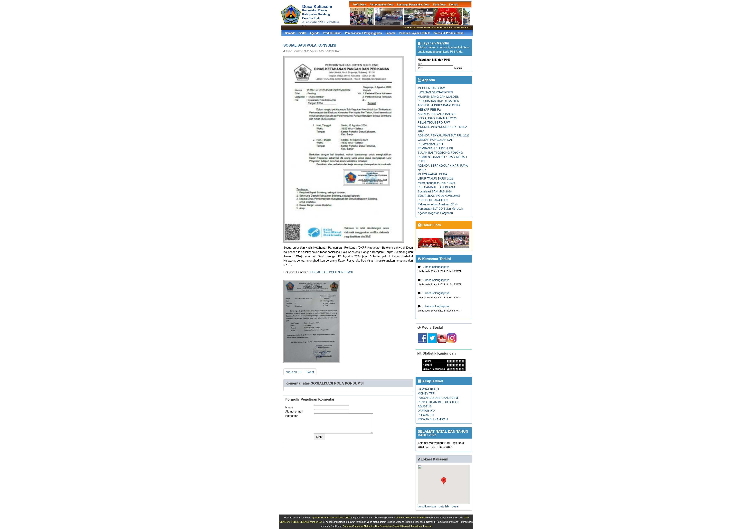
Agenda (314, 33)
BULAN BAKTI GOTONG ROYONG (440, 152)
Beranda (290, 33)
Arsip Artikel (432, 381)
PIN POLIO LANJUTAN (433, 200)
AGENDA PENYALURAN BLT (437, 114)
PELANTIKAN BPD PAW (434, 122)
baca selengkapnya (437, 266)
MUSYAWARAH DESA (432, 174)
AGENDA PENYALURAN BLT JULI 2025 (443, 135)
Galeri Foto (431, 224)
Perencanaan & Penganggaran (363, 33)
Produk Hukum (332, 33)
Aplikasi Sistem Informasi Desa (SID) (331, 517)
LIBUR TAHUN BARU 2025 (435, 178)
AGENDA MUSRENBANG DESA (439, 105)
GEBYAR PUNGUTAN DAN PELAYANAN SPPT (435, 141)
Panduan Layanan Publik (414, 33)
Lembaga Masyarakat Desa (413, 4)
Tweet (310, 372)
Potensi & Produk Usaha (448, 33)
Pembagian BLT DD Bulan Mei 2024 (440, 208)
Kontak (453, 4)
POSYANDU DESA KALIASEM (438, 397)
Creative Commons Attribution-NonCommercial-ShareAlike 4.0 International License (387, 526)
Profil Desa (359, 4)
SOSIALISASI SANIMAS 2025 (437, 118)
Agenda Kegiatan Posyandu (435, 213)
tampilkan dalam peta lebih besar (438, 506)
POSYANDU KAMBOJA (433, 419)
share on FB (293, 372)
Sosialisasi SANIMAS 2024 (435, 191)
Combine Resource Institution (411, 517)
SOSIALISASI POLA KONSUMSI (331, 272)
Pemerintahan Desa (381, 4)
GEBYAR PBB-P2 (429, 109)
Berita (302, 33)
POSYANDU (426, 415)
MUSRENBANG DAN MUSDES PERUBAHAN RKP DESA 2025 (438, 98)
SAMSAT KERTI (428, 389)
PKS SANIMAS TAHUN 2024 (436, 187)
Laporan (391, 33)
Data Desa (439, 4)
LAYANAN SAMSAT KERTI (435, 92)
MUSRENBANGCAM (431, 88)
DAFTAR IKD (426, 410)
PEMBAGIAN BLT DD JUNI (435, 148)
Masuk (458, 68)
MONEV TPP (426, 393)
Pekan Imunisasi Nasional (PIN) (438, 204)
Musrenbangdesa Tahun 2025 (436, 183)
